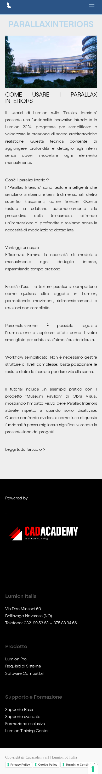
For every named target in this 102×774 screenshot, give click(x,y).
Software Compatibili (24, 674)
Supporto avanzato (23, 717)
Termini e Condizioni (80, 764)
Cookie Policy (47, 764)
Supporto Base (19, 710)
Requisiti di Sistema (23, 667)
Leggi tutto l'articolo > (25, 450)
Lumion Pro (16, 660)
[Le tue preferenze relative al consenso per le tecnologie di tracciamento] (93, 769)
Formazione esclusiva (25, 724)
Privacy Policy (20, 764)
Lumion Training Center (27, 731)
